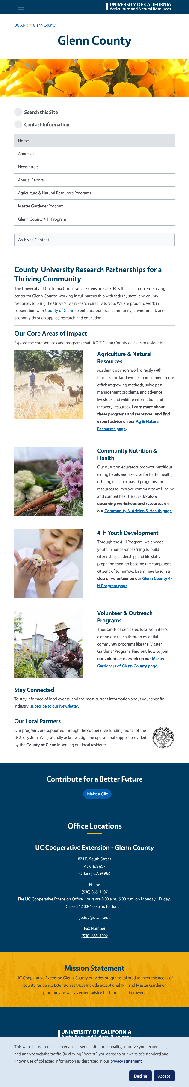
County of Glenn (59, 310)
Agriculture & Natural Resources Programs (54, 192)
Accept (164, 1076)
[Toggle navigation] (21, 7)
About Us (26, 153)
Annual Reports (31, 180)
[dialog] (94, 1062)
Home (23, 140)
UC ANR (21, 25)
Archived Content (33, 239)
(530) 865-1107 (95, 891)
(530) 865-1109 (95, 935)
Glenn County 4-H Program (42, 219)
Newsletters (28, 166)
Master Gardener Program (41, 206)
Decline (140, 1076)
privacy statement (126, 1061)
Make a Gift (97, 794)
